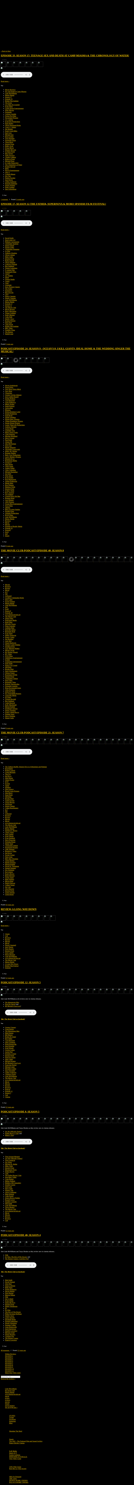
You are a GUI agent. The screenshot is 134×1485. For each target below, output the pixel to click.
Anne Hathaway (10, 402)
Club (6, 1173)
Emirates (8, 968)
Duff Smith (8, 663)
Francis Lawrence (11, 1340)
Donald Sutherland (11, 1321)
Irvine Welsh (9, 1301)
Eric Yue (8, 176)
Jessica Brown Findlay (12, 1198)
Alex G (7, 172)
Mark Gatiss (9, 257)
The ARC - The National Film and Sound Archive (25, 1441)
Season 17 (8, 97)
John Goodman (10, 1042)
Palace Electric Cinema (16, 1443)
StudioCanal (9, 334)
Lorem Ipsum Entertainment (14, 108)
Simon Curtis (9, 718)
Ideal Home (9, 464)
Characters (8, 393)
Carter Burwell (10, 703)
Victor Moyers (10, 802)
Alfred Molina (9, 861)
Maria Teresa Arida (11, 432)
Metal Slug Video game (13, 1373)
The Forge (8, 103)
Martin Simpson (10, 447)
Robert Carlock (10, 770)
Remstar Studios (10, 453)
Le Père (7, 251)
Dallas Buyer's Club (11, 1133)
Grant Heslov (9, 1029)
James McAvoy (10, 1303)
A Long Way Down (11, 964)
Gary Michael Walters (12, 648)
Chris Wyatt (9, 324)
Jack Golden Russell (12, 397)
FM (6, 594)
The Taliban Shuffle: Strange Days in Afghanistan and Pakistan (26, 767)
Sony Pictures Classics (12, 287)
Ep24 (7, 532)
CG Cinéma (9, 120)
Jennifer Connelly (11, 1202)
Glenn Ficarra (9, 780)
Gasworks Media (10, 695)
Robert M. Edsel (10, 1037)
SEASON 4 (9, 1361)
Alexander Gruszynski (12, 449)
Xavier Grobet (10, 855)
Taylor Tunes (9, 877)
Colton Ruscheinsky (11, 808)
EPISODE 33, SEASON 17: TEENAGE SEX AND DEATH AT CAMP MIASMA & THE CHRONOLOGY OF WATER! (65, 55)
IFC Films (8, 654)
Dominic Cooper (10, 1054)
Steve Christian (10, 716)
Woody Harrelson (11, 1323)
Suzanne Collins (10, 1325)
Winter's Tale (9, 1135)
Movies (7, 524)
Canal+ (7, 281)
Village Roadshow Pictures (14, 421)
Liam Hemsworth (11, 1327)
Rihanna (8, 410)
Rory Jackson (9, 493)
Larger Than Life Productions (15, 425)
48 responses (5, 1350)
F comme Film (10, 270)
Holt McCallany (10, 630)
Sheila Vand (9, 844)
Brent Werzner (10, 876)
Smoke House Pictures (12, 423)
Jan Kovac (8, 853)
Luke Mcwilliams (11, 1389)
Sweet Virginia (10, 601)
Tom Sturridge (10, 138)
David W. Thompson (12, 866)
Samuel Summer (10, 868)
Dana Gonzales (10, 626)
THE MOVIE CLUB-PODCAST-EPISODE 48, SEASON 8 (32, 550)
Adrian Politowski (11, 481)
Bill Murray (9, 1035)
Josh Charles (9, 834)
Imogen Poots (9, 144)
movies (7, 1402)
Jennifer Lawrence (11, 1331)
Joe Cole (8, 887)
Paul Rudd (8, 440)
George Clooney (10, 1027)
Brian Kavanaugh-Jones (13, 688)
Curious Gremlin (10, 114)
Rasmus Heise (9, 498)
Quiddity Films (10, 330)
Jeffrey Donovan (10, 635)
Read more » (5, 81)
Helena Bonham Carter (12, 412)
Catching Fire (9, 1336)
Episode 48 (8, 613)
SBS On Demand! (15, 1477)
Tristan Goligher (10, 313)
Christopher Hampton (12, 249)
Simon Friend (9, 245)
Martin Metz (9, 483)
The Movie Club (38, 22)
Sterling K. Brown (11, 831)
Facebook (12, 1419)
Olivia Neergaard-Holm (13, 125)
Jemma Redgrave (10, 1289)
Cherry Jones (9, 832)
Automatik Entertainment (13, 662)
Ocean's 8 (8, 462)
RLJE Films (9, 515)
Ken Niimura (9, 485)
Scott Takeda (9, 836)
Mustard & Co (10, 459)
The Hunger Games (11, 1338)
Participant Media (11, 620)
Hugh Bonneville (10, 1044)
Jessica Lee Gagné (11, 665)
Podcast (7, 1089)
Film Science (9, 789)
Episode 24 (8, 528)
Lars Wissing (9, 500)
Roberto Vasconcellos (12, 684)
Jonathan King (10, 647)
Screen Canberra (14, 1455)
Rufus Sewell (9, 261)
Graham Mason (10, 174)
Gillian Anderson (10, 182)
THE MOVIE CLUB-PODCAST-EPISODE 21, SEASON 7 (32, 732)
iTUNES (12, 1416)
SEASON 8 (9, 1365)
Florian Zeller (9, 247)
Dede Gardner (9, 187)
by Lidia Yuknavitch (11, 163)
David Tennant (10, 1282)
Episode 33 (8, 99)
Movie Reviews (10, 90)
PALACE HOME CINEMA (18, 1482)
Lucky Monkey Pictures (13, 457)
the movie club (10, 1390)
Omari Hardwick (10, 643)
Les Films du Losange (12, 105)
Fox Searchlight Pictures (13, 693)
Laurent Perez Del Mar (12, 496)
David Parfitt (9, 238)
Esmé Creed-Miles (11, 131)
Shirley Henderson (11, 1306)
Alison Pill (8, 442)
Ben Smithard (9, 266)
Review (7, 588)
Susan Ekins (9, 387)
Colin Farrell (9, 1196)
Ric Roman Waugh (11, 652)
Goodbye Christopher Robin (14, 598)
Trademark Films (10, 272)
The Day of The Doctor (13, 1312)
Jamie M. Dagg (10, 692)
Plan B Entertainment (12, 170)
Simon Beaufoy (10, 1334)
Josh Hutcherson (10, 1329)
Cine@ (7, 274)
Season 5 (8, 1093)
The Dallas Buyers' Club (13, 1175)
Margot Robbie (10, 707)
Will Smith (8, 1203)
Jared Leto (8, 1187)
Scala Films (9, 106)
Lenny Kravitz (10, 1318)
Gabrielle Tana (10, 431)
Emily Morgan (10, 315)
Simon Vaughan (10, 710)
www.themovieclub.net (12, 615)
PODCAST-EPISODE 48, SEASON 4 (21, 1235)
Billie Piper (8, 1287)
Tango (7, 785)
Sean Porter (9, 795)
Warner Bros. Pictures (12, 419)
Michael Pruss (9, 161)
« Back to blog (6, 51)
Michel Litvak (9, 650)
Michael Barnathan (11, 472)
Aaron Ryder (9, 429)
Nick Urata (8, 857)
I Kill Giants (9, 466)
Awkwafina (9, 408)
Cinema (7, 1097)
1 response (4, 199)
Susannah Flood (10, 140)
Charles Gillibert (10, 157)
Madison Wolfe (10, 487)
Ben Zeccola (9, 292)
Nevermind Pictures (11, 118)
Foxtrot (7, 784)
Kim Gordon (9, 137)
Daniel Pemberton (11, 414)
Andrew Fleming (10, 427)
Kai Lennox (9, 872)
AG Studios (9, 276)
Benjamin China (10, 682)
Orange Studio (10, 279)
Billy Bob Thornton (11, 859)
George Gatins (10, 1050)
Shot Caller (8, 600)
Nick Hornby (9, 949)
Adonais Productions (12, 513)
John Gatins (9, 1059)
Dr (6, 1308)
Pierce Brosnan (10, 954)
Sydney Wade (9, 491)
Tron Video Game (15, 1459)
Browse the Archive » (8, 1379)
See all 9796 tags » (11, 1407)
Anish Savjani (9, 800)
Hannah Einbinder (11, 184)
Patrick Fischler (10, 178)
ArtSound (8, 596)
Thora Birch (9, 142)
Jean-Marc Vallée (10, 1177)
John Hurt (8, 1284)
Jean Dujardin (9, 1046)
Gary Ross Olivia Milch (13, 389)
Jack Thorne (9, 947)
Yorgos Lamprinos (11, 268)
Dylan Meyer (9, 148)
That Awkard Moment (12, 1157)
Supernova (8, 291)
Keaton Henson (10, 321)
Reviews (8, 521)
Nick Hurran (9, 1293)
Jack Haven (9, 180)
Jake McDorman (10, 444)
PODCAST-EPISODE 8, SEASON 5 (20, 1111)
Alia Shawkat (9, 889)
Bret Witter (8, 1039)
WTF (7, 782)
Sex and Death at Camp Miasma (15, 91)
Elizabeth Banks (10, 1319)
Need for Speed (10, 1004)
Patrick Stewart (10, 883)
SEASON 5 (9, 1363)
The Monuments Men (12, 1002)
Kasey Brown (9, 874)
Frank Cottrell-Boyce (12, 712)
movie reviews (10, 1406)
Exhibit (7, 660)
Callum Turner (10, 885)
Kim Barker (9, 769)
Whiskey (8, 787)
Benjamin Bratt (10, 632)
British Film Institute (12, 101)
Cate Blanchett (10, 400)
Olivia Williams (10, 262)
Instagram (12, 1421)
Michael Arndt (10, 1333)
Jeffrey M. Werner (11, 451)
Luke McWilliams (11, 93)
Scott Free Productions (12, 122)
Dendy (7, 536)
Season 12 (8, 306)
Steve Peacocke (10, 840)
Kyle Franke (9, 477)
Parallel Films (9, 511)
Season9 (8, 530)
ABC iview (13, 1478)
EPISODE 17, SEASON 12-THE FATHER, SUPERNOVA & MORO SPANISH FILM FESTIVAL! (53, 204)
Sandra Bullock (10, 399)
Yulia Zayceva (10, 155)
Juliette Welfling (10, 417)
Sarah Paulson (9, 406)
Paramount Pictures (11, 847)
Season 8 (8, 611)
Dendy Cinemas (10, 298)
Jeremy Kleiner (10, 185)
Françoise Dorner (11, 1065)
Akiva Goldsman (10, 1192)
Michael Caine (10, 1067)
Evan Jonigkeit (10, 838)
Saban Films (9, 618)
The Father (8, 289)
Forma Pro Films (10, 116)
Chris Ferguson (10, 690)
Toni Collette (9, 953)
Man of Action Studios (12, 509)
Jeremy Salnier (10, 806)
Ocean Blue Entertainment (14, 504)
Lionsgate (8, 285)
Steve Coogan (9, 438)
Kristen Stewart (10, 167)
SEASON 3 (9, 1360)
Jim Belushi (9, 129)
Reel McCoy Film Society (17, 1469)
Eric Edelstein (9, 870)
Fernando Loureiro (11, 686)
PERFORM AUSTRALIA (18, 1457)
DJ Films (8, 697)
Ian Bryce (8, 776)
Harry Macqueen (10, 311)
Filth (6, 1297)
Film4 (7, 277)
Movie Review (10, 309)
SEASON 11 (9, 1371)
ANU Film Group (15, 1467)
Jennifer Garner (10, 1185)
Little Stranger (9, 849)
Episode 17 (8, 304)
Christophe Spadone (11, 244)
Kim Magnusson (10, 479)
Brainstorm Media (11, 461)
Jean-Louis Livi (10, 240)
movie (7, 1396)
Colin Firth (8, 317)
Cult (6, 936)
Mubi (7, 168)
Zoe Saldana (9, 494)
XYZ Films (9, 506)
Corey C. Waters (10, 127)
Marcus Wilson (10, 1295)
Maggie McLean (10, 150)
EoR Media (13, 1451)
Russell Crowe (10, 1200)
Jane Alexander (10, 1071)
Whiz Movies (9, 110)
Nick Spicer (9, 476)
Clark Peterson (10, 434)
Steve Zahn (9, 1188)
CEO (6, 294)
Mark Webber (9, 879)
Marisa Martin (9, 95)
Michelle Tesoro (10, 624)
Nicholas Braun (10, 842)
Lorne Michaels (10, 772)
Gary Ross (8, 391)
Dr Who (7, 1310)
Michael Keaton (10, 1061)
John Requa (9, 778)
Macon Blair (9, 881)
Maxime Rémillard (11, 436)
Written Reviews (10, 1354)
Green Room (9, 894)
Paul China (8, 680)
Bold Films (8, 622)
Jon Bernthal (9, 639)
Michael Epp (9, 135)
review (7, 1398)
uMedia (7, 508)
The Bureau (9, 332)
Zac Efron (8, 1162)
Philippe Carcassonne (12, 242)
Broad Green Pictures (12, 791)
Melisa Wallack (10, 1181)
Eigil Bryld (8, 415)
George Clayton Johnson (13, 395)
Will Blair (8, 667)
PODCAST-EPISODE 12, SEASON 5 (21, 982)
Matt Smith (8, 1280)
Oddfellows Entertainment (13, 658)
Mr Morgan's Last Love (13, 1006)
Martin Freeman (10, 862)
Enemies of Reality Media (13, 526)
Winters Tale (9, 1190)
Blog (10, 1423)
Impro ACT (13, 1453)
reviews (7, 1400)
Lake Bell (8, 641)
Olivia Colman (10, 255)
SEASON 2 (9, 1358)
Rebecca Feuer (10, 159)
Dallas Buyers (9, 1172)
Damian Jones (9, 714)
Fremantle (8, 112)
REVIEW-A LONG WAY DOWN (18, 909)
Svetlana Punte (10, 152)
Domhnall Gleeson (11, 709)
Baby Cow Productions (13, 455)
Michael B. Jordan (11, 1164)
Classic (7, 934)
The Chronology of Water (13, 165)
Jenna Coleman (10, 1286)
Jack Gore (8, 446)
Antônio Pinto (9, 628)
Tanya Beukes (9, 1207)
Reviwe (7, 1217)
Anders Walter (10, 468)
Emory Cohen (9, 637)
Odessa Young (10, 673)
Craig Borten (9, 1179)
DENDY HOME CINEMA (18, 1480)
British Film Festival (11, 966)
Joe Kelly (8, 474)
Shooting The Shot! (15, 1431)
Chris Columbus (10, 470)
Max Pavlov (9, 153)
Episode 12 (8, 1091)
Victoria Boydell (10, 699)
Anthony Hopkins (11, 253)
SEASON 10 (9, 1369)
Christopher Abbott (11, 678)
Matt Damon (9, 1033)
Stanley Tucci (9, 319)
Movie (7, 523)
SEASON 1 (9, 1356)
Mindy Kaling (9, 404)
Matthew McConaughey (13, 1183)
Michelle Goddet (10, 1069)
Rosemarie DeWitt (11, 675)
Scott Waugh (9, 1048)
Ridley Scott (9, 146)
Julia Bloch (8, 793)
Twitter (11, 1417)
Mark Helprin (9, 1194)
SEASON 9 (9, 1367)
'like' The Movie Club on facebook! (13, 1019)
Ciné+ (7, 283)
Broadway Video (10, 851)
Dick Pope (8, 323)
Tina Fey (8, 774)
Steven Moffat (9, 1291)
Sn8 (6, 607)
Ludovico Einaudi (11, 264)
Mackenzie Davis (11, 1170)
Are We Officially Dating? (13, 1131)
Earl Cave (8, 133)
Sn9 (6, 534)
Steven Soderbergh (11, 385)
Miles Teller (9, 1166)
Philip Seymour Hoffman (13, 1314)
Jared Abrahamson (11, 671)
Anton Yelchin (10, 893)
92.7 (6, 592)
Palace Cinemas (10, 296)
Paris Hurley (9, 123)
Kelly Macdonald (11, 705)
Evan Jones (9, 633)
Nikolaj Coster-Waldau (12, 645)
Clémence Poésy (10, 1074)
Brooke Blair (9, 669)
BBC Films (9, 328)
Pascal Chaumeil (10, 945)
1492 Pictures (9, 502)
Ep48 (7, 609)
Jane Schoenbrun (10, 189)
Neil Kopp (8, 804)
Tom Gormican (10, 1160)
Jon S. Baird (9, 1299)
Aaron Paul (9, 1052)
